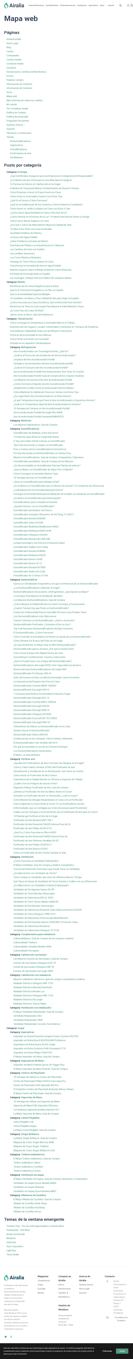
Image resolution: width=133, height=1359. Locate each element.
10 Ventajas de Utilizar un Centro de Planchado (37, 1077)
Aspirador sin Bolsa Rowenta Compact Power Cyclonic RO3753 (46, 1036)
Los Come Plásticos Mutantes (25, 257)
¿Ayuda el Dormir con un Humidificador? (34, 506)
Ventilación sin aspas (32, 1175)
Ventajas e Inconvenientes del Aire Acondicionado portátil (43, 363)
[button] (5, 1337)
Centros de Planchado (33, 1073)
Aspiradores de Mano (32, 1060)
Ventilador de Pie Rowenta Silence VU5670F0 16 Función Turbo (46, 922)
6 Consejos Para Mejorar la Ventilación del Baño (38, 596)
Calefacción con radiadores (36, 975)
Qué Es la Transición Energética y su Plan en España (36, 290)
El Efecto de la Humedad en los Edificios (30, 335)
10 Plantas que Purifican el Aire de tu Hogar (36, 816)
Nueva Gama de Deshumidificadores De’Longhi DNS (40, 669)
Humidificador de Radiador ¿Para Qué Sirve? (36, 433)
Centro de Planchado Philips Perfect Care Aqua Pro (40, 1081)
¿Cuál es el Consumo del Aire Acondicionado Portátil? (41, 367)
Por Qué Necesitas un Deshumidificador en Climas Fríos (42, 453)
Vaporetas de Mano (31, 1097)
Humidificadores (52, 5)
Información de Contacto (19, 84)
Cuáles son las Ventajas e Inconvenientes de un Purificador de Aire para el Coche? (56, 812)
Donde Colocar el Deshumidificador (32, 730)
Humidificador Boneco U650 (28, 559)
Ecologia (22, 172)
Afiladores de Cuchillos (33, 1195)
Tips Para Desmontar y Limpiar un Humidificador (38, 445)
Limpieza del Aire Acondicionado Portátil (34, 359)
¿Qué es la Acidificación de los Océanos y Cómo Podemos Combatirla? (46, 204)
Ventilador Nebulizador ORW (28, 1020)
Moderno (11, 1238)
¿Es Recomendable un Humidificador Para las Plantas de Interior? (47, 465)
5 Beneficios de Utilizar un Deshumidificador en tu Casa (42, 726)
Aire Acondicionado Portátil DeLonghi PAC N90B (38, 412)
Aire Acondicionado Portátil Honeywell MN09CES (39, 416)
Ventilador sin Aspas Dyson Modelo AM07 (35, 1191)
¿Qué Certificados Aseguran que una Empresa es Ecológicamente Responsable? (51, 176)
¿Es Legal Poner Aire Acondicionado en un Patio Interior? (42, 396)
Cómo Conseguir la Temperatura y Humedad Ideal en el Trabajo (42, 322)
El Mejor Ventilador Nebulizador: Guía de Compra (38, 1011)
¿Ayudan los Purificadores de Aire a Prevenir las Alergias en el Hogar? (49, 763)
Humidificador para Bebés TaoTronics (33, 510)
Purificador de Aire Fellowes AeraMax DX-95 (36, 840)
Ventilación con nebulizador (36, 1007)
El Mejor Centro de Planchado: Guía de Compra (37, 1093)
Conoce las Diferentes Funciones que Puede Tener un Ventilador (47, 869)
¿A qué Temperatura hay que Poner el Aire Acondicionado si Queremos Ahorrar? (54, 400)
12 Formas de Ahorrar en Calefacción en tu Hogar (35, 184)
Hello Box (11, 1242)
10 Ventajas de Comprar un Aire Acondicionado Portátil (42, 408)
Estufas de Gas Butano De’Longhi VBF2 (33, 971)
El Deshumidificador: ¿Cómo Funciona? (34, 632)
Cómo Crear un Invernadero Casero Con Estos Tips (36, 196)
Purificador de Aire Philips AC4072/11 (33, 844)
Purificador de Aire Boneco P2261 (31, 848)
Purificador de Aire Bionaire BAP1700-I (33, 820)
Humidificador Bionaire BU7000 (29, 567)
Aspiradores (27, 1032)
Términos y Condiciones (19, 133)
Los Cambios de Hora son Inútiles (27, 249)
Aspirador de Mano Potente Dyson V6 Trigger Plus (39, 1064)
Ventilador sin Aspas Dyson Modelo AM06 (35, 1183)
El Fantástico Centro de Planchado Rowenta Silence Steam (44, 1089)
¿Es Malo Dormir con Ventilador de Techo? (35, 873)
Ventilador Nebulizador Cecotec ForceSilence (37, 1024)
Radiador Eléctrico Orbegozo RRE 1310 (33, 995)
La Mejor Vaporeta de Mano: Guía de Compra (36, 1113)
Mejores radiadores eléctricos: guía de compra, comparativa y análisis (49, 979)
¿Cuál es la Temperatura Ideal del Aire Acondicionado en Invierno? (47, 404)
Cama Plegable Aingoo (25, 1126)
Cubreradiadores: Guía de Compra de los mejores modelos (44, 938)
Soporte (111, 5)
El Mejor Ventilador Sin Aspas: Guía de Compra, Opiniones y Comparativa (50, 1179)
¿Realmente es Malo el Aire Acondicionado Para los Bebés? (44, 388)
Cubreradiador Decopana (26, 950)
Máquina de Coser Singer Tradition (31, 1146)
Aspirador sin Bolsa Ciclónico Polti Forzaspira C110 (40, 1048)
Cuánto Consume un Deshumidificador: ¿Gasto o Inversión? (44, 620)
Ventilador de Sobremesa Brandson (32, 926)
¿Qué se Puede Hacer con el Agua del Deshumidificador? (43, 661)
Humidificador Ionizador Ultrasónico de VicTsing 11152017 (44, 514)
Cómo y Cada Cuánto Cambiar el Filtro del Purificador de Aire (44, 767)
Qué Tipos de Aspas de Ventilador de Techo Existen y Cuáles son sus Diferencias (55, 881)
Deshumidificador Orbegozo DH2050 (32, 714)
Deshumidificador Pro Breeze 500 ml (32, 673)
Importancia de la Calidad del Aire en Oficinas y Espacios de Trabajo (48, 779)
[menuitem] (37, 5)
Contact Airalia (13, 59)
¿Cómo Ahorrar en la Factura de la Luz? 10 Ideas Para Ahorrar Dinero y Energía (49, 216)
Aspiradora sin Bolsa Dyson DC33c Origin (34, 1044)
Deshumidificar (29, 579)
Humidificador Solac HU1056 (28, 522)
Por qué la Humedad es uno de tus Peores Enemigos (41, 746)
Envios (61, 1285)
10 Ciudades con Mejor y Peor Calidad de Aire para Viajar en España (44, 298)
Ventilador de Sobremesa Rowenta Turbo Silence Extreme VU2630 (48, 909)
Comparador (12, 55)
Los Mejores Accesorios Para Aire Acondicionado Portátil (43, 379)
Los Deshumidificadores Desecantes (33, 751)
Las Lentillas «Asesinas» (22, 253)
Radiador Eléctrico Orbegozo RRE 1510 (33, 983)
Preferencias (107, 1351)
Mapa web (11, 96)
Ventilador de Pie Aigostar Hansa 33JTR (34, 889)
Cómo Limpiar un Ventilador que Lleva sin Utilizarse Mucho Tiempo (48, 877)
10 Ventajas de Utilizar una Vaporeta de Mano (37, 1101)
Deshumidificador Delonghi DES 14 (31, 697)
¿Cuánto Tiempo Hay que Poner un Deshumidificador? (41, 608)
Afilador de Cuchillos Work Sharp (30, 1203)
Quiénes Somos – (15, 124)
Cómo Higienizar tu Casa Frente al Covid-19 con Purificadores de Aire (49, 803)
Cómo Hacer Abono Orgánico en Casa (29, 221)
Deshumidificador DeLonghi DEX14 (31, 689)
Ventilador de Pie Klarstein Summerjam (34, 905)
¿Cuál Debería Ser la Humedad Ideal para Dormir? (38, 490)
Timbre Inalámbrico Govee (27, 1170)
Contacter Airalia (14, 63)
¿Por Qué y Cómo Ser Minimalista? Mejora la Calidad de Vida (40, 225)
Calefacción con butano (34, 954)
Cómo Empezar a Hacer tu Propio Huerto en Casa (35, 192)
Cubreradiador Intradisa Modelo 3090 (32, 946)
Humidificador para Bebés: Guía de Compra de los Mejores (43, 461)
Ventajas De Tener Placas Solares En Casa (31, 261)
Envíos (9, 76)
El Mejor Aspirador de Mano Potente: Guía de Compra (41, 1069)
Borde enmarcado (15, 1234)
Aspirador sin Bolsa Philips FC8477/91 (33, 1052)
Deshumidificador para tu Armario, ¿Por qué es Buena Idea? (44, 649)
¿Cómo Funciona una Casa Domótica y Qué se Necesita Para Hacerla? (46, 302)
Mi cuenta (11, 104)
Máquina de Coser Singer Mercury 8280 (34, 1142)
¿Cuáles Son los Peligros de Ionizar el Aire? (36, 783)
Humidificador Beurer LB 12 (28, 563)
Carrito (9, 51)
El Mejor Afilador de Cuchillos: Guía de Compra (37, 1199)
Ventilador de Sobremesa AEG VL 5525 (33, 897)
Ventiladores (82, 5)
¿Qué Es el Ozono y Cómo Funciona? (29, 200)
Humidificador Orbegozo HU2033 (31, 534)
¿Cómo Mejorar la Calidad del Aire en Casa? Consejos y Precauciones (49, 604)
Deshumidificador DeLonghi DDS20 (31, 706)
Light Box (11, 1250)
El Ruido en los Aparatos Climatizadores (30, 343)
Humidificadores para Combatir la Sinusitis (35, 502)
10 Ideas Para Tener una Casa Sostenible (31, 229)
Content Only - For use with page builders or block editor (35, 1226)
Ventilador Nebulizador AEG (28, 1015)
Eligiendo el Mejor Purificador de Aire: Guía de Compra (41, 787)
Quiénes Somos (86, 1285)
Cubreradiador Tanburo (25, 942)
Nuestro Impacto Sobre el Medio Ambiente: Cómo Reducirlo (40, 269)
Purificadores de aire (67, 5)
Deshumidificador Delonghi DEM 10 (31, 710)
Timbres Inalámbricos (33, 1154)
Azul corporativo (14, 1246)
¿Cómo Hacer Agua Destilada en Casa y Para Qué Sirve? (38, 212)
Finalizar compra (14, 80)
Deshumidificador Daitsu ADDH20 (31, 734)
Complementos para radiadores (38, 934)
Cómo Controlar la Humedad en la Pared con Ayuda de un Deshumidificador (52, 636)
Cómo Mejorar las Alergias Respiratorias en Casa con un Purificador (48, 799)
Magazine (43, 1276)
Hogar (21, 1028)
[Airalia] (14, 5)
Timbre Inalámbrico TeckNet (28, 1166)
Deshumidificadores (36, 5)
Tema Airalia (12, 1254)
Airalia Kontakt (13, 39)
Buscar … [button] (120, 5)
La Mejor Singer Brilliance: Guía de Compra (35, 1138)
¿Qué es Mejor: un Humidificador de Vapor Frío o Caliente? (43, 469)
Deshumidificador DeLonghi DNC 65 (32, 722)
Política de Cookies (16, 112)
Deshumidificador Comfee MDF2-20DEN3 (35, 702)
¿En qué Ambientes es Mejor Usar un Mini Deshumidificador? (45, 645)
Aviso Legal (12, 43)
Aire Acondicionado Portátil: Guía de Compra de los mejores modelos (49, 375)
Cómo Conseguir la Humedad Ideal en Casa (36, 473)
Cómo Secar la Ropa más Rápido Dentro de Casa (38, 653)
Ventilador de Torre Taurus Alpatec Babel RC (36, 901)
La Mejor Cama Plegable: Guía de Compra (35, 1130)
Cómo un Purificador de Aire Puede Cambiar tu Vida (40, 852)
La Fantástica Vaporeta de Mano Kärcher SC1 (36, 1109)
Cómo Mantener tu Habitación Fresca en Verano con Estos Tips (46, 392)
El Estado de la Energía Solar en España (30, 273)
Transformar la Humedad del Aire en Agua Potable (35, 265)
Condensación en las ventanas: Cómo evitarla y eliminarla (43, 738)
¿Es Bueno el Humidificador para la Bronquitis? (37, 498)
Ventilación (27, 857)
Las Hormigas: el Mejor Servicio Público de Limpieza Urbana (40, 278)
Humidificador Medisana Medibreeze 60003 (36, 526)
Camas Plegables (30, 1117)
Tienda (10, 137)
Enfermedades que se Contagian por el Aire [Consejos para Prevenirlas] (50, 808)
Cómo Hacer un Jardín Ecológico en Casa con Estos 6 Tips (40, 208)
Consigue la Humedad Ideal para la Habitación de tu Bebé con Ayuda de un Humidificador (59, 494)
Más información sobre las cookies (24, 100)
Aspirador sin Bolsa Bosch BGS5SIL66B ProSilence (40, 1040)
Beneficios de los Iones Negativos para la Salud (34, 286)
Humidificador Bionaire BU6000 (29, 518)
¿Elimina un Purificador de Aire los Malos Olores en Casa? (43, 791)
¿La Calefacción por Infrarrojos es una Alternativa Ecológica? (41, 180)
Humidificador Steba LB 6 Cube (29, 571)
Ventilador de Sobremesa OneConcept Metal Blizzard (41, 918)
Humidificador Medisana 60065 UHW (32, 530)
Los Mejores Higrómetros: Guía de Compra (35, 424)
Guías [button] (102, 5)
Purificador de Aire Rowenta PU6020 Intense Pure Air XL (42, 824)
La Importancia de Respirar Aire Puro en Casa (37, 681)
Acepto (122, 1351)
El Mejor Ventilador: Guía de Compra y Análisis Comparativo (44, 865)
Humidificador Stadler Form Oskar (31, 547)
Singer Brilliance (30, 1134)
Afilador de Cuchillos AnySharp (29, 1207)
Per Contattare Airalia (17, 108)
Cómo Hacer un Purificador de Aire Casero (35, 775)
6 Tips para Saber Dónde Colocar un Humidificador (39, 441)
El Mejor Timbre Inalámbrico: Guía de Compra (37, 1158)
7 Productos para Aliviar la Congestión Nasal (36, 437)
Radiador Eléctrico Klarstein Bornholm (33, 987)
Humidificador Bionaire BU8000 (29, 551)
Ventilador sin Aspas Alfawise (29, 1187)
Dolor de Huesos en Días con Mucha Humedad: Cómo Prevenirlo (46, 677)
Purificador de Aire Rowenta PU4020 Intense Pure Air (41, 836)
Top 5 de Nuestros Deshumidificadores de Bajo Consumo (43, 628)
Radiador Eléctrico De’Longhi (28, 999)
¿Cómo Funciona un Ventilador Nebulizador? (36, 861)
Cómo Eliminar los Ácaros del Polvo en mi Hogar (38, 640)
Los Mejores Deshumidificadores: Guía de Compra (39, 600)
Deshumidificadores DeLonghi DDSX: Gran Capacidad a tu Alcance (47, 665)
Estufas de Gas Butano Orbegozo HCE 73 (35, 963)
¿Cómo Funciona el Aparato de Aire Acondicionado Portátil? (44, 384)
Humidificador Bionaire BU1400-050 (32, 539)
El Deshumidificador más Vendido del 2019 (35, 742)
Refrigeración (28, 347)
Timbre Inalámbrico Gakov (27, 1162)
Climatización (25, 318)
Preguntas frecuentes (17, 120)
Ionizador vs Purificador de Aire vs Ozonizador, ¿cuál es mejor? (46, 795)
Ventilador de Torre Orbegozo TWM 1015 (34, 914)
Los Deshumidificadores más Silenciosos (35, 616)
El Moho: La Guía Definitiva (27, 755)
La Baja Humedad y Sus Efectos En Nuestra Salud (39, 543)
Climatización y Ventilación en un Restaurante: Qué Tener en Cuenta (48, 771)
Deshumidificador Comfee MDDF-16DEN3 (35, 685)
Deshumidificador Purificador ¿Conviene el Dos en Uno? (42, 624)
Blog (8, 47)
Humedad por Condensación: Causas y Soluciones (40, 657)
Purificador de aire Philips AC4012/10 (33, 828)
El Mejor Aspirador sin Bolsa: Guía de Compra (36, 1056)
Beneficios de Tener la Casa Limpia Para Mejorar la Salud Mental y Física (47, 306)
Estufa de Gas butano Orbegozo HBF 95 (34, 967)
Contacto (11, 67)
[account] (128, 5)
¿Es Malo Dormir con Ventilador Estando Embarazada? (41, 885)
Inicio (9, 92)
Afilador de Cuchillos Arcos (27, 1211)
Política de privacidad (17, 116)
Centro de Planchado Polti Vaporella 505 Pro (36, 1085)
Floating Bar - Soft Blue (18, 1230)
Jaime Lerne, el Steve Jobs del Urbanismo (31, 314)
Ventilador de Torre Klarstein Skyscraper (34, 893)
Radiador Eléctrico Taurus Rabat (30, 1003)
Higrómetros (93, 5)
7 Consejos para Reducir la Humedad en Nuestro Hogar (42, 693)
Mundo (21, 282)
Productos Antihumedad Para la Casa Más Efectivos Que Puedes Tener (50, 612)
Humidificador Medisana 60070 (30, 555)
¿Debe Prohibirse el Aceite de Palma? (29, 241)
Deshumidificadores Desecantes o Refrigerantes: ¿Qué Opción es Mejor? (51, 591)
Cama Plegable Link (24, 1121)
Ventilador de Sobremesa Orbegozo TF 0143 (36, 930)
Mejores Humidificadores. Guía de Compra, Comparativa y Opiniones (49, 457)
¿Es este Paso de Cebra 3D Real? (27, 310)
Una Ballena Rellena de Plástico (26, 233)
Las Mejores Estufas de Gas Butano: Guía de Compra (41, 958)
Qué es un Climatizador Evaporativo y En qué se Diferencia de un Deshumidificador (56, 583)
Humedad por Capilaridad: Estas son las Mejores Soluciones (41, 331)
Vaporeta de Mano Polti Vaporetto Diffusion (36, 1105)
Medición (26, 420)
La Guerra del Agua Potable (23, 237)
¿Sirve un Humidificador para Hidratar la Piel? (36, 481)
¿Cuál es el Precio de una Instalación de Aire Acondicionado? (45, 355)
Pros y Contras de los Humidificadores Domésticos (40, 449)
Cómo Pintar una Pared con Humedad (29, 339)
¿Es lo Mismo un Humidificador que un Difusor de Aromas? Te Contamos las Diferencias (59, 485)
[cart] (131, 5)
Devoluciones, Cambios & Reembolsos (26, 71)
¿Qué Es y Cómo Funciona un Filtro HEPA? (35, 832)
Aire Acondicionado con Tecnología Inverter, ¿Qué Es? (41, 351)
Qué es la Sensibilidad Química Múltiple (30, 294)
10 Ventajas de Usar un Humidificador (33, 477)
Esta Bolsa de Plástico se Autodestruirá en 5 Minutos (37, 245)
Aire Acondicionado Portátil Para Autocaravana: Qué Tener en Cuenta (49, 371)
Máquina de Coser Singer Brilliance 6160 (34, 1150)
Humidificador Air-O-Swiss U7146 (31, 575)
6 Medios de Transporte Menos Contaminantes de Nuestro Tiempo (44, 188)
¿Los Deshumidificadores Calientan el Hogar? (37, 587)
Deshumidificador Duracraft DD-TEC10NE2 (35, 718)
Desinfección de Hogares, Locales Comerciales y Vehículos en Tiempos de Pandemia (54, 327)
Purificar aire (28, 759)
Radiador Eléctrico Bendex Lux (29, 991)
